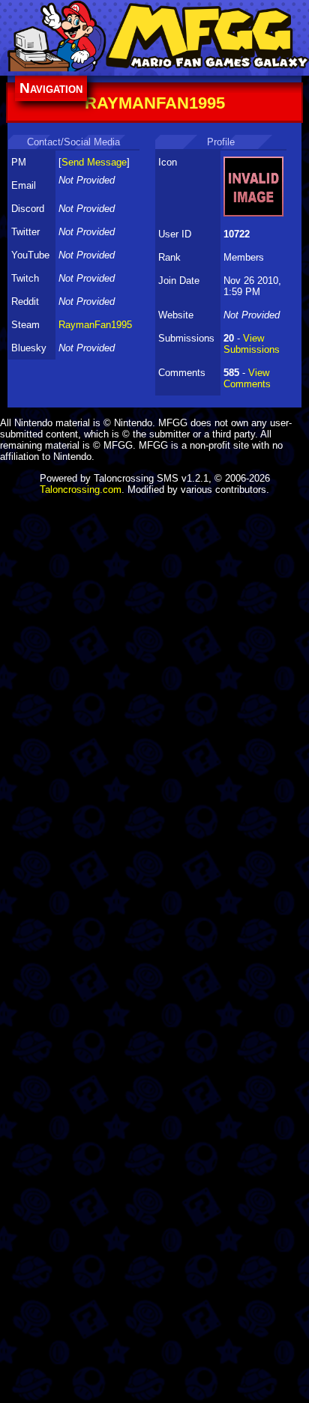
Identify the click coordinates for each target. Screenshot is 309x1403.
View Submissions (252, 344)
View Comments (247, 378)
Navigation (51, 88)
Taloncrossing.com (81, 489)
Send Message (94, 162)
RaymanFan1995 (95, 324)
